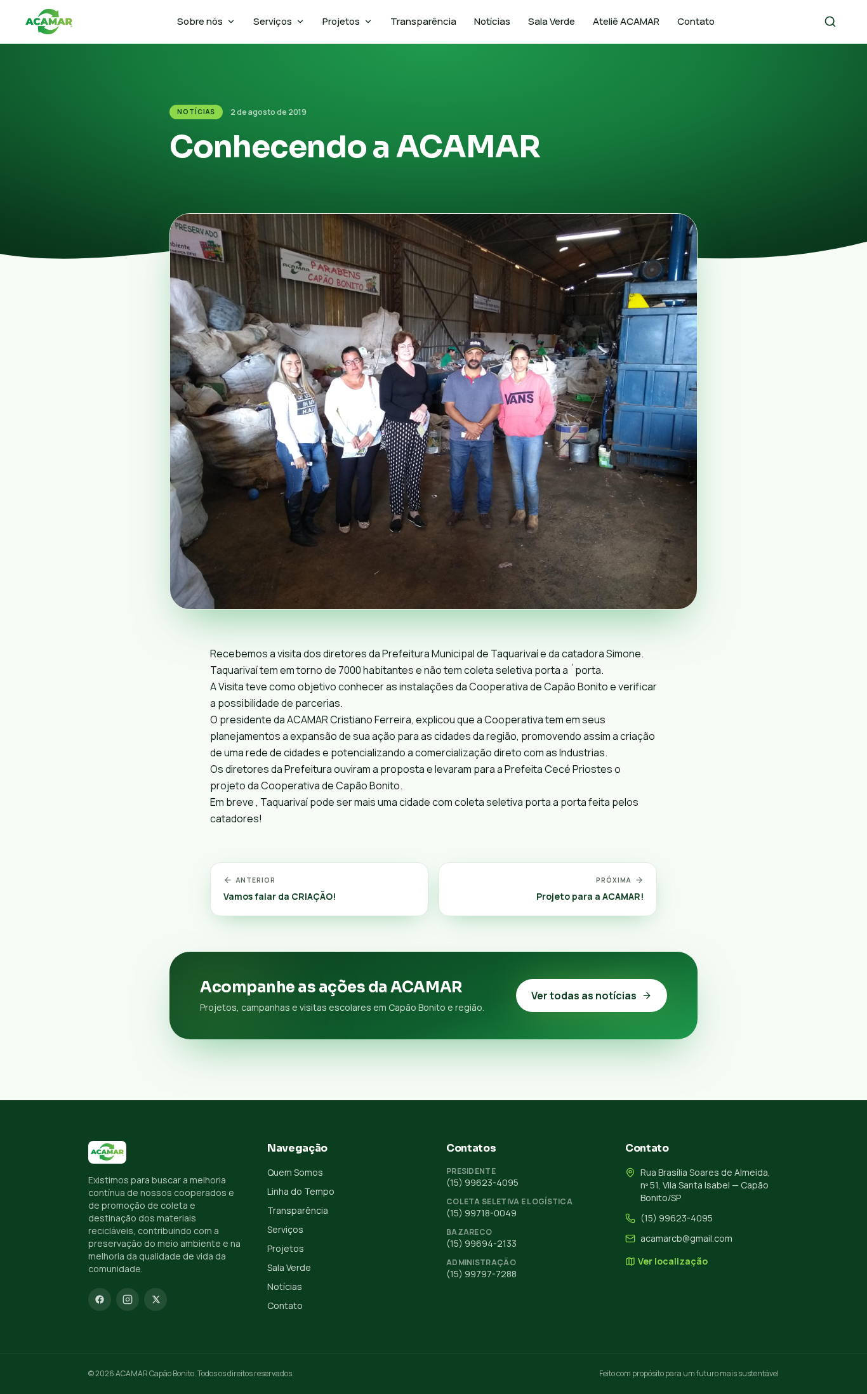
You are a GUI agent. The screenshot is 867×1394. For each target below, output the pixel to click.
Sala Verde (551, 21)
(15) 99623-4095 (482, 1182)
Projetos (341, 21)
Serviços (272, 21)
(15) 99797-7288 (481, 1274)
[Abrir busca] (830, 21)
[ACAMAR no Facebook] (99, 1299)
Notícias (492, 21)
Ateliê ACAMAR (626, 21)
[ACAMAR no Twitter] (155, 1299)
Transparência (423, 21)
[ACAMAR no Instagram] (127, 1299)
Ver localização (673, 1261)
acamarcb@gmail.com (686, 1238)
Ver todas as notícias (584, 996)
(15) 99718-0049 (481, 1213)
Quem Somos (295, 1172)
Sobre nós (200, 21)
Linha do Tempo (300, 1191)
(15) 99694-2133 (481, 1243)
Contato (696, 21)
